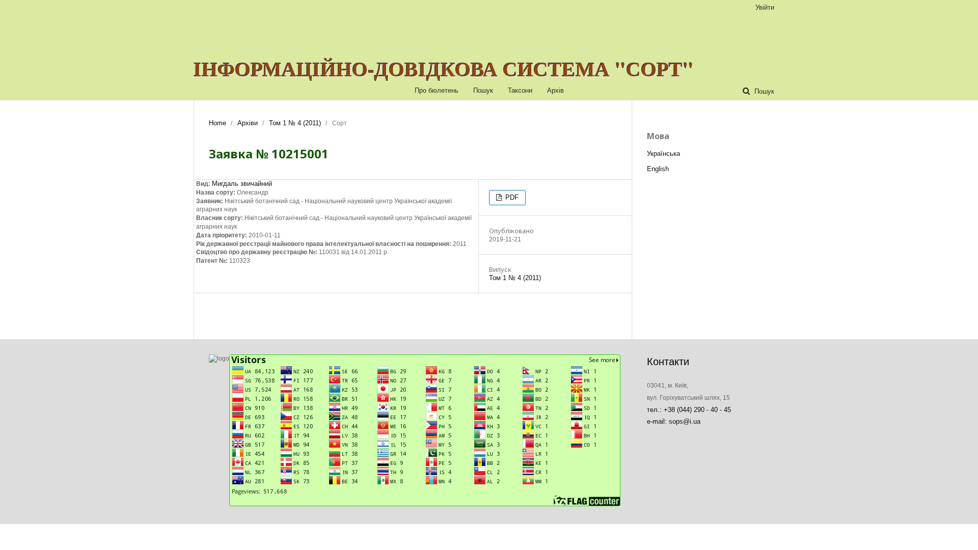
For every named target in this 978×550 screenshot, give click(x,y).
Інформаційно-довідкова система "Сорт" (444, 68)
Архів (555, 90)
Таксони (520, 90)
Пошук (483, 90)
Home (217, 123)
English (658, 169)
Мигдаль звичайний (242, 183)
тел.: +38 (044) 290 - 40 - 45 (689, 410)
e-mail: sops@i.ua (673, 421)
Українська (663, 153)
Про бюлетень (436, 90)
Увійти (764, 7)
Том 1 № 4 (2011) (295, 123)
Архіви (247, 123)
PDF (511, 197)
